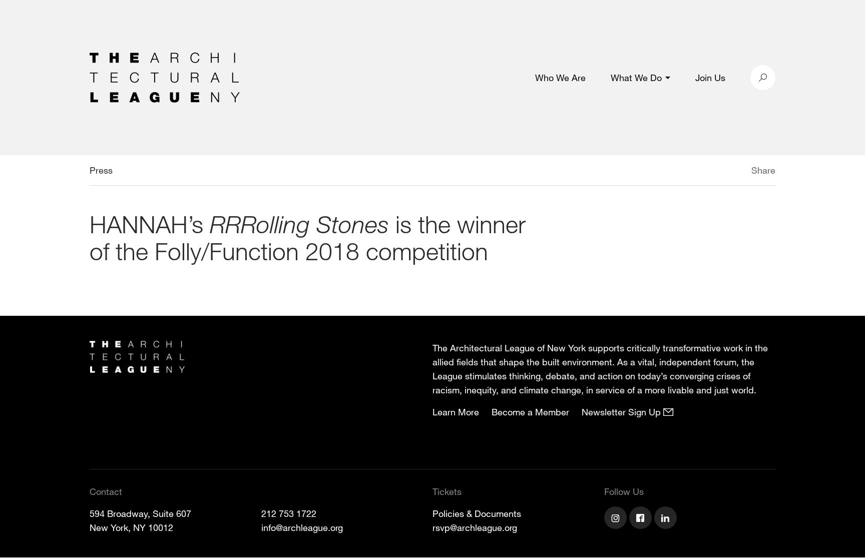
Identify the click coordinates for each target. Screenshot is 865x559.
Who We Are (560, 77)
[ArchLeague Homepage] (165, 76)
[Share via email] (698, 171)
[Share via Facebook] (736, 171)
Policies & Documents (476, 513)
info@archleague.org (302, 527)
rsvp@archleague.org (474, 527)
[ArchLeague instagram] (616, 518)
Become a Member (530, 411)
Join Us (710, 77)
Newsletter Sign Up (622, 411)
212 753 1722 (288, 513)
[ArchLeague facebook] (641, 518)
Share (763, 170)
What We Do (636, 77)
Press (101, 170)
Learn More (455, 411)
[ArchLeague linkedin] (666, 518)
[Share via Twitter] (721, 171)
